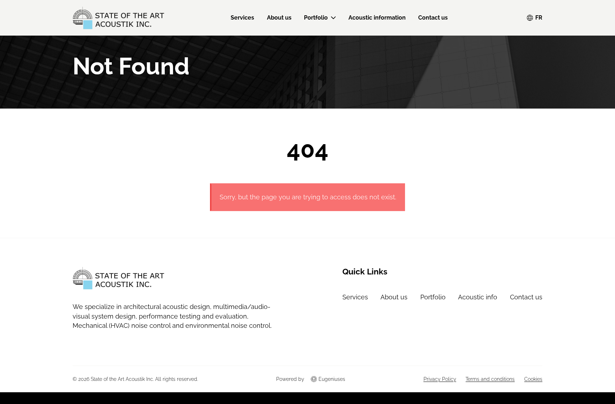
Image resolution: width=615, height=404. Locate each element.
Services (242, 17)
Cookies (533, 379)
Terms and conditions (490, 379)
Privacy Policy (440, 379)
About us (279, 17)
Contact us (433, 17)
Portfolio (316, 17)
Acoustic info (477, 297)
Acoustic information (377, 17)
